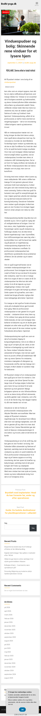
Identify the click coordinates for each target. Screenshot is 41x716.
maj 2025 (7, 652)
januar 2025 (8, 659)
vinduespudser (10, 82)
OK (22, 710)
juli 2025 (7, 644)
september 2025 (10, 637)
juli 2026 (7, 607)
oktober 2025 (9, 633)
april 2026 (7, 611)
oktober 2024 (9, 670)
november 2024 (9, 667)
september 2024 (10, 674)
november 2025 (9, 630)
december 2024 (9, 663)
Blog (5, 695)
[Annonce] (20, 37)
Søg (5, 523)
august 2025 (8, 641)
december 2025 (9, 626)
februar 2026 (8, 618)
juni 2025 (7, 648)
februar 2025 (8, 656)
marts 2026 (8, 615)
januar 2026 (8, 622)
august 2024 (8, 678)
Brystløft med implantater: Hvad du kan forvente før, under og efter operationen (20, 495)
